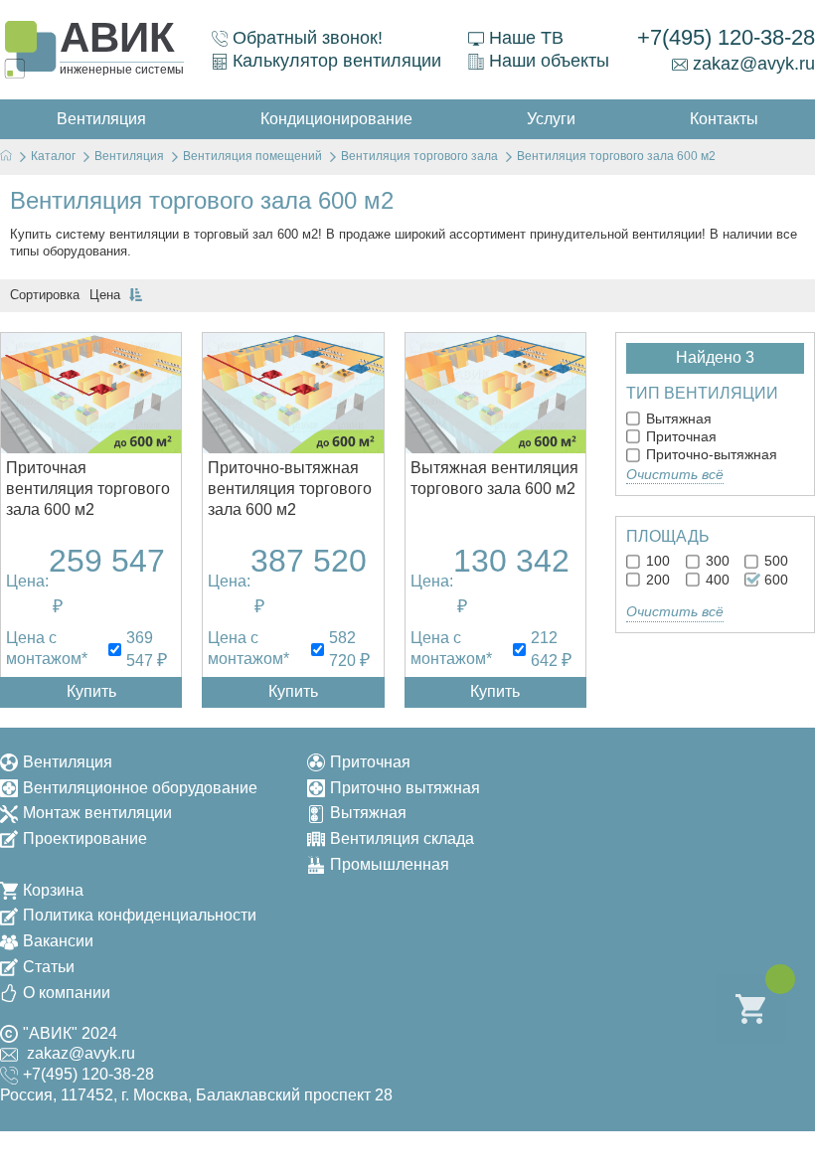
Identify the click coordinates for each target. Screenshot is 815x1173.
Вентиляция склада (402, 838)
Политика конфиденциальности (139, 915)
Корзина (53, 890)
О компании (66, 992)
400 (716, 579)
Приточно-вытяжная (709, 454)
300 (716, 561)
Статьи (49, 966)
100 (656, 561)
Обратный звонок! (308, 38)
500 (774, 561)
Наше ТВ (526, 38)
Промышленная (389, 864)
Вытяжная (677, 418)
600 (774, 579)
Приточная (679, 436)
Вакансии (58, 940)
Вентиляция (67, 762)
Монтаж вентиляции (97, 812)
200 (656, 579)
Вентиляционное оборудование (140, 787)
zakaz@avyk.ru (754, 64)
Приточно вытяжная (405, 787)
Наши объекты (549, 61)
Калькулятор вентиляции (337, 61)
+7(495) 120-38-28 (726, 37)
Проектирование (85, 838)
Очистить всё (675, 474)
